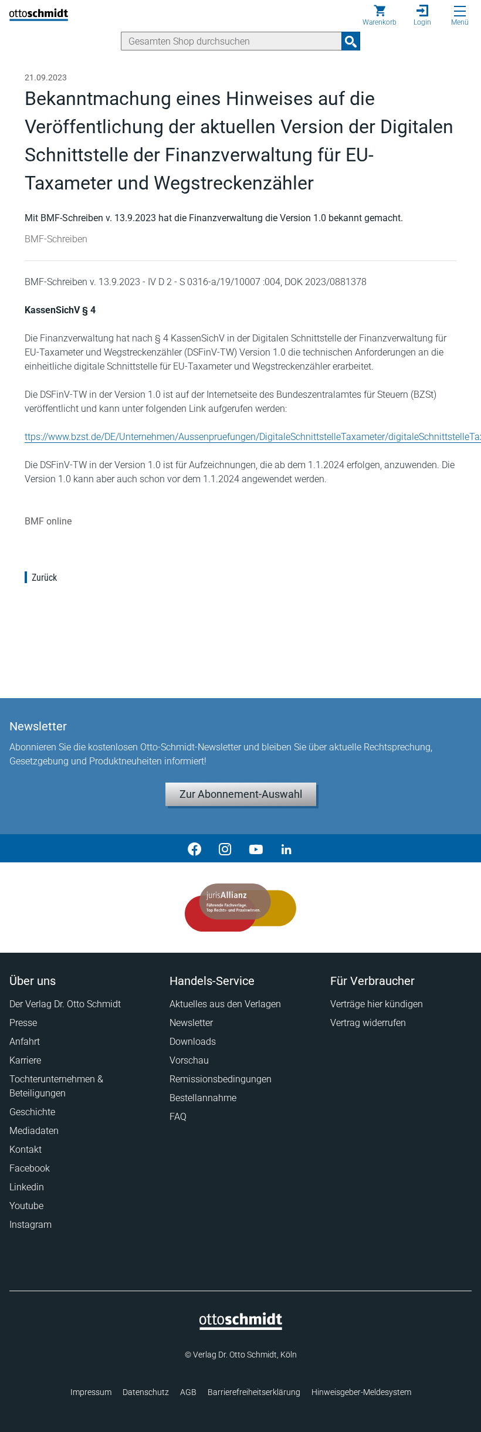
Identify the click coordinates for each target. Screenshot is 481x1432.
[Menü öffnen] (460, 11)
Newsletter (191, 1022)
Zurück (44, 577)
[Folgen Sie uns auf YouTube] (256, 848)
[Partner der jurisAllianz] (240, 907)
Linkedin (26, 1187)
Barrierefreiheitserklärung (254, 1392)
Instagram (30, 1224)
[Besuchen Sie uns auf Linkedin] (286, 848)
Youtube (26, 1205)
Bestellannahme (203, 1097)
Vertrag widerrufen (368, 1022)
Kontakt (25, 1149)
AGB (188, 1392)
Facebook (29, 1168)
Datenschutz (146, 1392)
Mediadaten (34, 1130)
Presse (23, 1022)
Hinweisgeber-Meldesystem (361, 1392)
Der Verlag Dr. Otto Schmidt (65, 1004)
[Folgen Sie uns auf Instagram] (225, 848)
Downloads (193, 1041)
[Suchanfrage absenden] (350, 41)
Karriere (25, 1060)
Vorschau (189, 1060)
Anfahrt (24, 1041)
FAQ (178, 1116)
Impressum (90, 1392)
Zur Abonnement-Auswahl (240, 794)
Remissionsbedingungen (221, 1079)
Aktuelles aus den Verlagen (225, 1004)
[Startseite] (240, 1327)
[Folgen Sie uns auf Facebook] (195, 848)
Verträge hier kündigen (376, 1004)
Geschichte (32, 1112)
